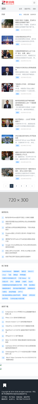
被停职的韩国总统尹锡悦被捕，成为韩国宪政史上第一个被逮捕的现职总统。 (25, 103)
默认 (20, 14)
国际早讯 (27, 9)
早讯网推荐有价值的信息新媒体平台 (15, 394)
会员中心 (12, 399)
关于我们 (4, 397)
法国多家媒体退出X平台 (23, 37)
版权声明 (27, 397)
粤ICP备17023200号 (23, 399)
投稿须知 (19, 397)
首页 (20, 9)
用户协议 (12, 397)
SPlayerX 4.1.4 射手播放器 (14, 336)
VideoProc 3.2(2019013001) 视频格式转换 (19, 326)
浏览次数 (26, 14)
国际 (34, 9)
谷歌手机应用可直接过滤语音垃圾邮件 (18, 256)
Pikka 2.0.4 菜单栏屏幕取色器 (15, 317)
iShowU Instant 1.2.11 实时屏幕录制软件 (18, 322)
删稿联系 (4, 399)
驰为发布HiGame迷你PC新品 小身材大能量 (19, 217)
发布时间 (33, 14)
